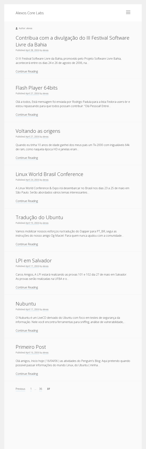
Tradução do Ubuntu (39, 217)
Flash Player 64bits (37, 87)
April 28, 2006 (32, 50)
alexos (45, 50)
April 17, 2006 (32, 266)
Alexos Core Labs (30, 12)
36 (40, 388)
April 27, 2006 (32, 93)
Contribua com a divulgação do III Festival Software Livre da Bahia (72, 41)
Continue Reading (27, 71)
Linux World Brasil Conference (49, 174)
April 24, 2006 (32, 179)
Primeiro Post (31, 346)
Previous (20, 388)
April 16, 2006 (32, 352)
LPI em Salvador (34, 260)
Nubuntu (26, 303)
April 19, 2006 (32, 222)
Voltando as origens (38, 130)
